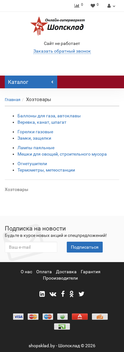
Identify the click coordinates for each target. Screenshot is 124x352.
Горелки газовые (35, 131)
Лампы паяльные (35, 147)
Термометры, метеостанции (46, 169)
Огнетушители (32, 163)
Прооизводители (60, 278)
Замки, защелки (34, 138)
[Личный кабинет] (110, 5)
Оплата (44, 271)
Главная (12, 99)
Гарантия (90, 271)
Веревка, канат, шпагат (41, 122)
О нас (26, 271)
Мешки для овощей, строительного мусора (62, 154)
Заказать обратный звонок (62, 51)
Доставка (66, 271)
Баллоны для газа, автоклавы (49, 115)
